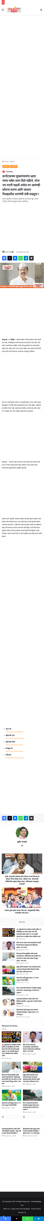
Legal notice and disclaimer (20, 1209)
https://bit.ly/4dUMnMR (15, 738)
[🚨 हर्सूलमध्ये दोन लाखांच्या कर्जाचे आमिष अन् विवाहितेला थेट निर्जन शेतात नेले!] (8, 932)
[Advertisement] (22, 39)
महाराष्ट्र (6, 166)
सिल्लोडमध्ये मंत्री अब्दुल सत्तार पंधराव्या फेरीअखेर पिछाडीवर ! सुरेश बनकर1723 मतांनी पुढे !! (27, 1012)
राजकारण (12, 161)
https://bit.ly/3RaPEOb (14, 732)
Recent (22, 922)
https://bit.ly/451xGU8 (14, 751)
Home (6, 161)
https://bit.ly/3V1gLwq (14, 745)
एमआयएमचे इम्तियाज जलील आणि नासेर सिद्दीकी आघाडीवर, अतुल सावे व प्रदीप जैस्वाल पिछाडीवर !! (29, 1001)
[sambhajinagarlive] (15, 9)
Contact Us (22, 1212)
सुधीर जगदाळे (8, 252)
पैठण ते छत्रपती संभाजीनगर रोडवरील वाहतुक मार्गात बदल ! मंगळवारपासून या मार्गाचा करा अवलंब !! (28, 990)
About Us (6, 1209)
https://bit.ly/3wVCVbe (15, 758)
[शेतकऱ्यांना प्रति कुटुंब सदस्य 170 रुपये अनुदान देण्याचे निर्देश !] (8, 981)
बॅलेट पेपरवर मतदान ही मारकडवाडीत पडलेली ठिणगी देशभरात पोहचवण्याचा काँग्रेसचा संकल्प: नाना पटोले (28, 945)
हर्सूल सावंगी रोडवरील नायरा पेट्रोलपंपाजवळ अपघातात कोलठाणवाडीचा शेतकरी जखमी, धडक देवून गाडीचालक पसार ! (28, 969)
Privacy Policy (36, 1209)
